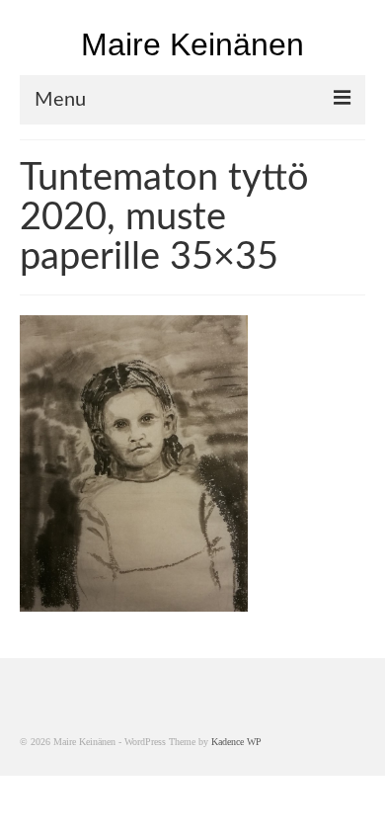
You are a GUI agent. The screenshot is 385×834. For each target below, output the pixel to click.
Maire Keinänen (192, 44)
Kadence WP (236, 741)
